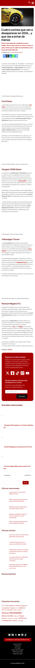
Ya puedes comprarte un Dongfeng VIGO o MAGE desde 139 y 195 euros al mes (18, 566)
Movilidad (19, 609)
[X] (7, 55)
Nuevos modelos (8, 616)
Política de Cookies (17, 651)
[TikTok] (25, 635)
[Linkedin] (10, 55)
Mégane (21, 326)
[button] (29, 2)
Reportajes (4, 618)
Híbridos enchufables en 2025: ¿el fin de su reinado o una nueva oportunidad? (18, 515)
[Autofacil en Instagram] (22, 374)
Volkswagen (20, 620)
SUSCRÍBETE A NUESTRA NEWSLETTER (17, 639)
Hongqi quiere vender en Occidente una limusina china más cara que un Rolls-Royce (18, 551)
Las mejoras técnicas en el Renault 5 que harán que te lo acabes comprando (18, 558)
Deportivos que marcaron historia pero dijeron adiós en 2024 (18, 507)
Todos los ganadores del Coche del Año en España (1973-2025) (18, 522)
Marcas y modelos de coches (9, 610)
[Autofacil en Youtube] (27, 374)
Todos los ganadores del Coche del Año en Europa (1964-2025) (18, 500)
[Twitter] (16, 635)
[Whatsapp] (13, 55)
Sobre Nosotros (17, 644)
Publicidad (17, 646)
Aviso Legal (17, 648)
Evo (17, 608)
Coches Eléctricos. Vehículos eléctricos (16, 605)
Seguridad (10, 618)
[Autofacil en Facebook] (12, 374)
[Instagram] (9, 635)
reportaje (9, 349)
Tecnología (15, 618)
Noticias (5, 613)
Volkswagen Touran (21, 262)
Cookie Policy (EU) (17, 653)
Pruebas (21, 616)
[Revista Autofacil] (14, 586)
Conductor (13, 608)
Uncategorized (6, 620)
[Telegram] (16, 55)
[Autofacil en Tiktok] (17, 374)
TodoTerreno (22, 618)
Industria (22, 608)
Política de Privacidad (17, 650)
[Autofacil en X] (7, 374)
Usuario (14, 620)
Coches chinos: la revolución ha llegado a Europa (17, 493)
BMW (3, 605)
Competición (5, 608)
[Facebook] (4, 55)
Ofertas (16, 616)
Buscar (25, 482)
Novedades (16, 612)
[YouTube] (19, 635)
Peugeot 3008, (22, 180)
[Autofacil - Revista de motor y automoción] (7, 3)
